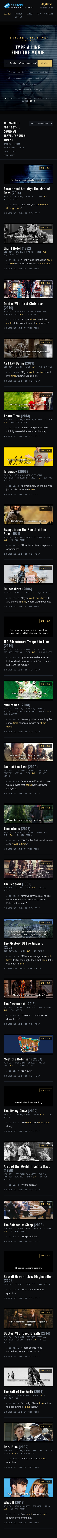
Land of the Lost (21, 766)
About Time (17, 415)
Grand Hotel (17, 248)
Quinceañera (18, 588)
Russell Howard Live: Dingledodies (28, 1278)
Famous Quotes (18, 15)
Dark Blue (16, 1446)
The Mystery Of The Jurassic (23, 945)
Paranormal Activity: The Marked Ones (27, 190)
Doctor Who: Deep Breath (27, 1333)
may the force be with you (28, 90)
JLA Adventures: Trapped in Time (27, 643)
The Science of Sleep (24, 1224)
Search (7, 14)
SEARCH (45, 63)
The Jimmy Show (21, 1110)
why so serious (16, 78)
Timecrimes (17, 828)
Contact (48, 14)
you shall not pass (39, 78)
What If (14, 1502)
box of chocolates (39, 72)
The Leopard (17, 883)
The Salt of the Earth (23, 1391)
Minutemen (17, 704)
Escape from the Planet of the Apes (25, 531)
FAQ (39, 14)
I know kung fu (16, 72)
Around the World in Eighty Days (27, 1168)
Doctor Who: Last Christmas (23, 305)
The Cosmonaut (20, 1003)
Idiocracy (16, 471)
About (30, 14)
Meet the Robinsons (23, 1058)
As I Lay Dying (19, 363)
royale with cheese (28, 84)
